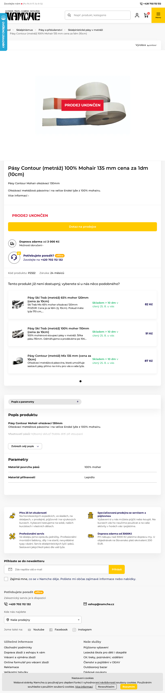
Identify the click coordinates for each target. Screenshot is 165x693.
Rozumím (129, 686)
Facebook (61, 629)
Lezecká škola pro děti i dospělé (105, 652)
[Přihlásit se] (137, 15)
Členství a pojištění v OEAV (102, 662)
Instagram (85, 629)
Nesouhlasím (106, 686)
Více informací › (18, 195)
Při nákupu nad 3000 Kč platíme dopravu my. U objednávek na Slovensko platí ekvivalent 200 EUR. (126, 540)
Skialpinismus (24, 29)
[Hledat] (69, 15)
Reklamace (11, 667)
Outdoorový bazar (95, 667)
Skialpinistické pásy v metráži (85, 29)
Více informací (84, 686)
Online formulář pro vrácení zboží (26, 662)
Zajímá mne (18, 579)
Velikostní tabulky (16, 672)
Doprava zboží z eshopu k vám (24, 652)
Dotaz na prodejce (82, 226)
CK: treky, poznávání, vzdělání (103, 657)
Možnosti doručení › (31, 245)
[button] (158, 15)
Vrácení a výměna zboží (20, 657)
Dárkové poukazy (95, 672)
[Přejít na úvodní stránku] (22, 15)
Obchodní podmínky (18, 647)
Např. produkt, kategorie (90, 15)
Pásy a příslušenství (50, 29)
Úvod (7, 29)
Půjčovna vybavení (96, 647)
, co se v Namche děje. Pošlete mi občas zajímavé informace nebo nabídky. (73, 579)
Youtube (38, 629)
